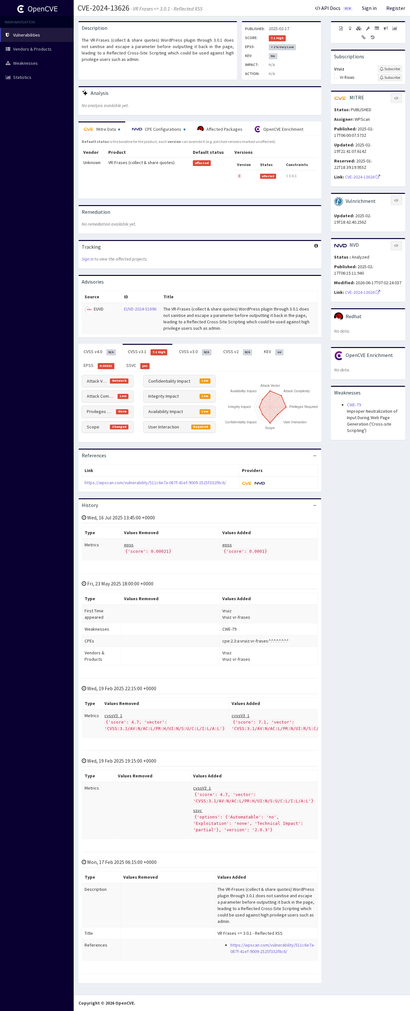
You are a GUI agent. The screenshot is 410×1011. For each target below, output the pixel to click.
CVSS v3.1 (146, 351)
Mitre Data (106, 129)
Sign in (369, 8)
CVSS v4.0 (99, 351)
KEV (272, 351)
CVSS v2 (236, 351)
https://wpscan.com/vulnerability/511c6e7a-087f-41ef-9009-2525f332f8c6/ (155, 482)
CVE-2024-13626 (103, 8)
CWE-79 (354, 405)
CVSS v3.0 (194, 351)
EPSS (98, 365)
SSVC (137, 365)
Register (395, 8)
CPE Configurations (163, 129)
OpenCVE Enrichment (282, 129)
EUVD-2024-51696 (140, 309)
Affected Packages (223, 129)
